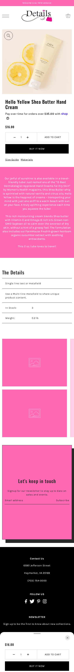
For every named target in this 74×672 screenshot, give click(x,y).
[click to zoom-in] (8, 35)
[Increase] (27, 137)
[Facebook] (26, 601)
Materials (27, 159)
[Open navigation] (6, 16)
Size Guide (12, 159)
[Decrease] (14, 137)
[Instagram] (45, 601)
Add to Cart (53, 137)
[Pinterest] (38, 601)
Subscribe (62, 500)
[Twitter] (32, 601)
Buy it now (37, 148)
